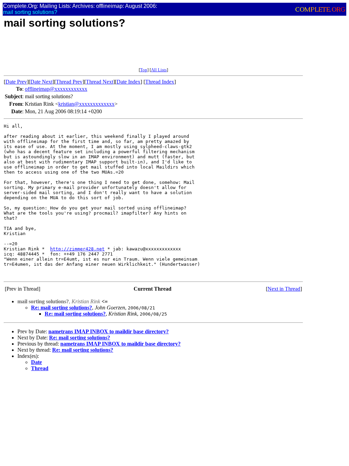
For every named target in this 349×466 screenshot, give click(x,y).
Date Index (128, 82)
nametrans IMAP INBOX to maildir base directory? (108, 331)
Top (143, 69)
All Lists (159, 69)
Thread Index (159, 82)
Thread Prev (69, 82)
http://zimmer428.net (77, 248)
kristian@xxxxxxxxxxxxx (86, 104)
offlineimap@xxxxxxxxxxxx (56, 89)
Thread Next (99, 82)
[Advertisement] (128, 52)
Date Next (41, 82)
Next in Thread (284, 289)
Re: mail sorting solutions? (61, 307)
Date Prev (16, 82)
